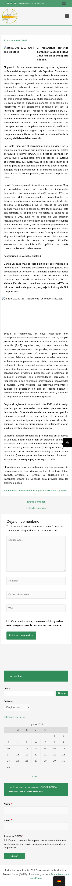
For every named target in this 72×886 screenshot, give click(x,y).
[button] (64, 3)
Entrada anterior (36, 502)
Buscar (7, 688)
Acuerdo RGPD (13, 836)
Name (8, 804)
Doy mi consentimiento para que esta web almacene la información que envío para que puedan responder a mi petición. (35, 844)
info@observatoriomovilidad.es (31, 3)
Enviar (14, 856)
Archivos (8, 701)
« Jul (34, 776)
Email (8, 820)
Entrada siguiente (36, 508)
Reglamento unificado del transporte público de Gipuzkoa (35, 490)
